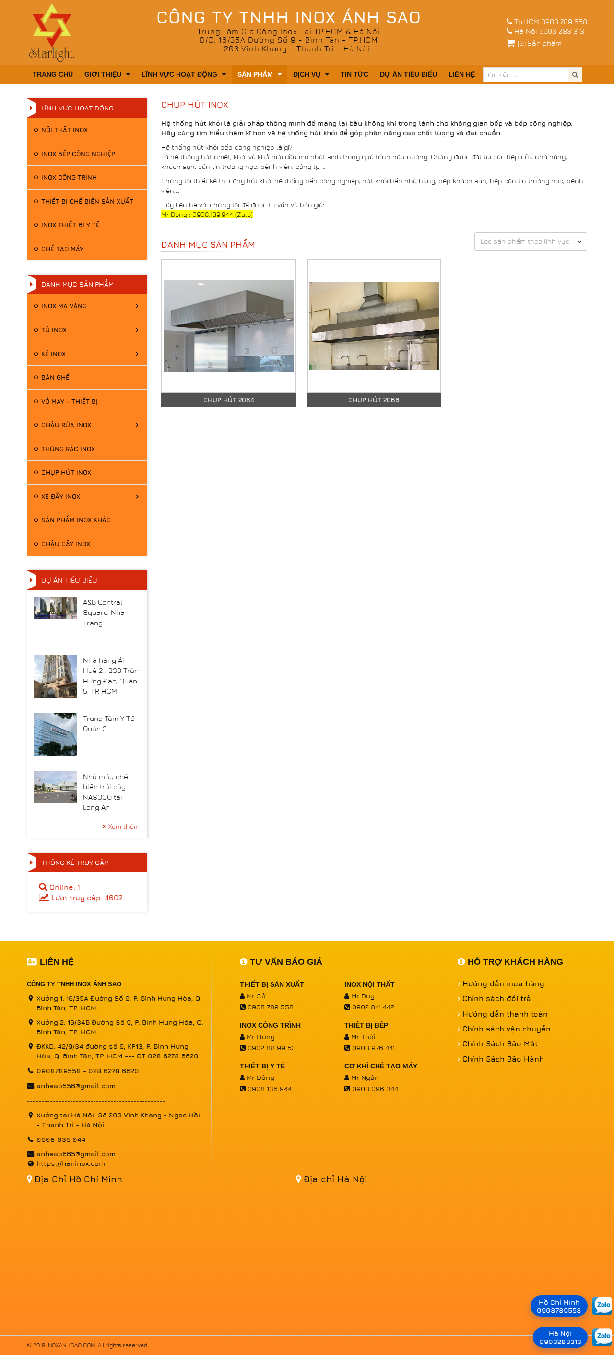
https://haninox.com (70, 1163)
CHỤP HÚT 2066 (374, 400)
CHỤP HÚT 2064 (228, 400)
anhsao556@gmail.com (76, 1085)
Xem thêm (124, 826)
